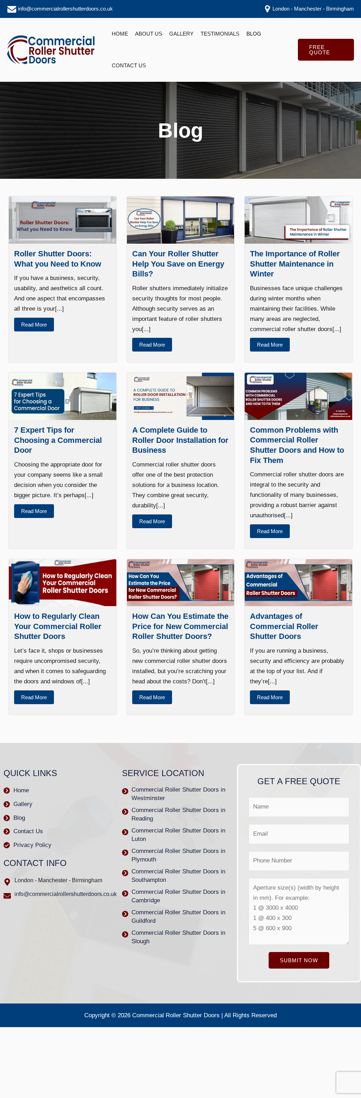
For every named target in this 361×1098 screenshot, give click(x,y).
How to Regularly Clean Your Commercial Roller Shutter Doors (58, 626)
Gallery (181, 34)
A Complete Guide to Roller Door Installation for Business (180, 440)
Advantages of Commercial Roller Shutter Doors (284, 626)
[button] (326, 50)
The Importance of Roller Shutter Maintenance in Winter (295, 263)
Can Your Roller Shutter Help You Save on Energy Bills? (178, 263)
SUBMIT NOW (299, 960)
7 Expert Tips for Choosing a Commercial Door (58, 440)
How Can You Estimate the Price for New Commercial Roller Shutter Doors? (180, 626)
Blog (253, 34)
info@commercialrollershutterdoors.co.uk (65, 9)
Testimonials (220, 34)
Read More (34, 325)
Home (120, 34)
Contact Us (129, 65)
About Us (148, 34)
